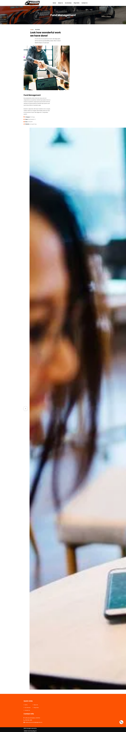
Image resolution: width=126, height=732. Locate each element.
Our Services (27, 707)
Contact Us (27, 710)
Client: (26, 119)
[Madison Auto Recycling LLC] (32, 3)
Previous (26, 409)
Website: (27, 124)
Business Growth (36, 685)
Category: (27, 117)
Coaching (34, 687)
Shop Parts (36, 707)
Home (26, 704)
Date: (26, 121)
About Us (36, 704)
